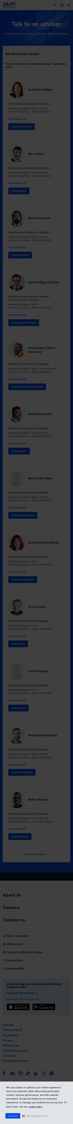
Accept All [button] (12, 1115)
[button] (35, 1116)
